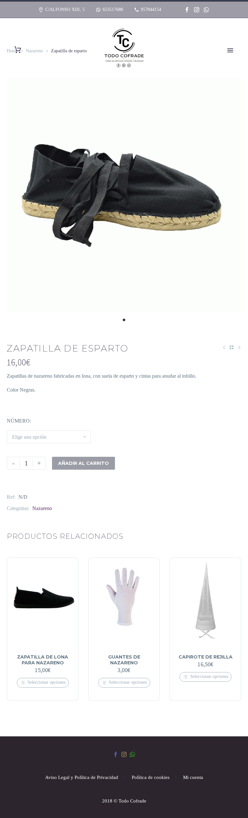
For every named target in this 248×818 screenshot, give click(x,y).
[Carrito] (18, 50)
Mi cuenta (193, 777)
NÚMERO (18, 421)
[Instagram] (197, 9)
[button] (124, 319)
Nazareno (42, 508)
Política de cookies (151, 777)
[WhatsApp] (206, 9)
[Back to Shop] (231, 347)
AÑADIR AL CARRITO (83, 463)
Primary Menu (230, 50)
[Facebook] (187, 9)
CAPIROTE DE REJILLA (205, 657)
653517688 (113, 9)
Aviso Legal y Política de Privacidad (81, 777)
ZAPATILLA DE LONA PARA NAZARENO (42, 660)
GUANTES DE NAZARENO (124, 660)
